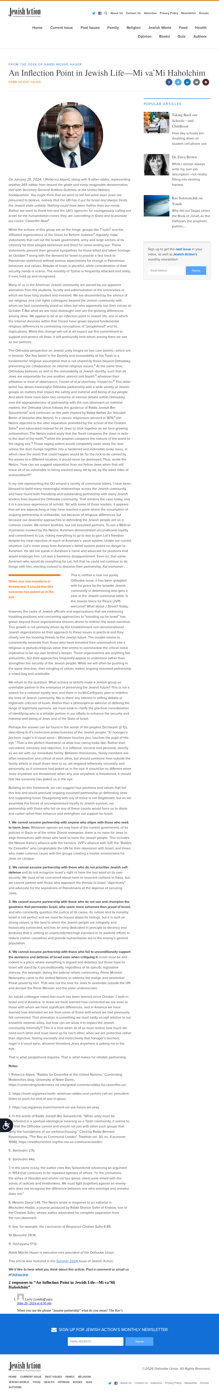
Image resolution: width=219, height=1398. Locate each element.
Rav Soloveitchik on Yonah (187, 200)
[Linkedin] (187, 82)
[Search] (106, 13)
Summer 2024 (67, 1261)
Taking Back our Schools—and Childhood (184, 120)
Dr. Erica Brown (184, 156)
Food (183, 27)
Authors (200, 36)
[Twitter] (94, 13)
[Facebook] (100, 13)
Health (201, 27)
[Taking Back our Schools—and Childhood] (156, 122)
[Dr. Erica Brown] (156, 164)
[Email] (196, 82)
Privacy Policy (169, 13)
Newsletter (188, 13)
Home (37, 27)
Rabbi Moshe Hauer (25, 82)
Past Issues (90, 27)
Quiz (182, 36)
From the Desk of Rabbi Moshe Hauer (45, 64)
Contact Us (133, 13)
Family (113, 27)
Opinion (144, 36)
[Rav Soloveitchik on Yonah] (156, 205)
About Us (116, 13)
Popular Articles (163, 104)
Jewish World (159, 27)
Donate (204, 13)
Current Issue (61, 27)
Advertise (150, 13)
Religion (134, 27)
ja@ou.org (20, 1274)
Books (164, 36)
